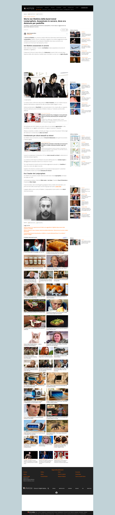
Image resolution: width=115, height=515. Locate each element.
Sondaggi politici (67, 9)
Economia (77, 472)
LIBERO (36, 512)
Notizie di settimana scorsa (28, 480)
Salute (42, 474)
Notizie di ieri (26, 478)
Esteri (59, 472)
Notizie (29, 488)
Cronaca (25, 472)
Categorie (70, 488)
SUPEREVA (85, 512)
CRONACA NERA (84, 194)
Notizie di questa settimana (28, 479)
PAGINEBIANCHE (60, 512)
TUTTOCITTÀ (66, 512)
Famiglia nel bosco (55, 9)
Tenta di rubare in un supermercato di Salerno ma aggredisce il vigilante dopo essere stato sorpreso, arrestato (44, 228)
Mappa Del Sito (61, 488)
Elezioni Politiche (62, 476)
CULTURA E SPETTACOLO (31, 16)
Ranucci (72, 9)
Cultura (25, 474)
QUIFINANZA (76, 512)
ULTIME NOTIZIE (39, 7)
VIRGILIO (39, 512)
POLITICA (52, 7)
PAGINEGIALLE (44, 512)
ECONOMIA (58, 7)
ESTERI (64, 7)
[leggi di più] (67, 34)
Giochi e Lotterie (62, 474)
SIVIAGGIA (72, 512)
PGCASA (55, 512)
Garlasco (49, 9)
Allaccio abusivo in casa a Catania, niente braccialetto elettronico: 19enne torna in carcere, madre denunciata (46, 231)
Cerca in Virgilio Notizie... (40, 488)
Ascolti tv (61, 9)
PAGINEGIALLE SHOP (50, 512)
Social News (78, 474)
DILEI (69, 512)
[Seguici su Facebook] (57, 493)
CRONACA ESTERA (85, 44)
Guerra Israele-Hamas (80, 476)
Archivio (77, 488)
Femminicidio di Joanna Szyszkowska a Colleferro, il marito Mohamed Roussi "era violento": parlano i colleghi (44, 234)
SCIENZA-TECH (71, 7)
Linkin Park (58, 186)
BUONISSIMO (81, 512)
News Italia (89, 488)
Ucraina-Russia (44, 476)
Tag (82, 488)
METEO (83, 109)
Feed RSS (53, 488)
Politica (42, 472)
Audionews (83, 7)
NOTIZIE (30, 8)
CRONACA (47, 7)
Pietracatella (45, 9)
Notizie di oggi (26, 476)
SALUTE (83, 96)
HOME (25, 16)
